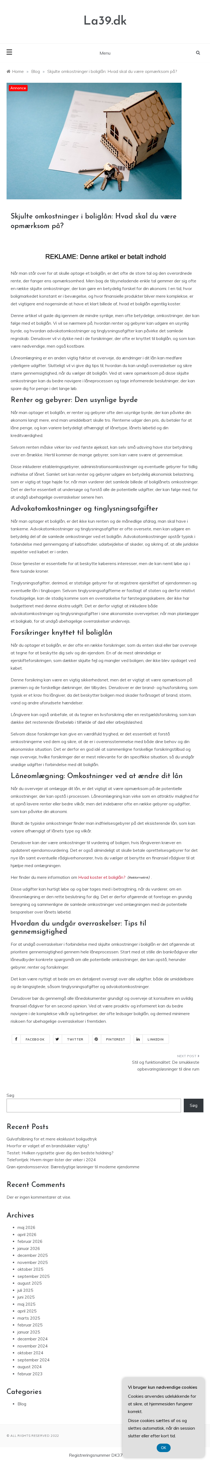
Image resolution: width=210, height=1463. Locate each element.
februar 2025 (30, 1325)
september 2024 (33, 1359)
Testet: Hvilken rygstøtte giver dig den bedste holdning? (60, 1152)
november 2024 (33, 1346)
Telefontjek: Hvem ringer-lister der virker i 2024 (51, 1159)
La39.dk (105, 21)
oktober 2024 (30, 1352)
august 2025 (30, 1283)
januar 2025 (29, 1332)
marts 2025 (29, 1318)
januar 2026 (29, 1248)
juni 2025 (26, 1297)
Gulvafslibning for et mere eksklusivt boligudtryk (52, 1139)
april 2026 (27, 1234)
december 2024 (33, 1338)
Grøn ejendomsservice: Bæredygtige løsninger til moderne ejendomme (73, 1166)
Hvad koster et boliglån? (102, 877)
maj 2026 (26, 1227)
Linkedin (156, 1039)
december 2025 (33, 1255)
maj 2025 (26, 1304)
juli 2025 (25, 1290)
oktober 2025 (30, 1269)
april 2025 (27, 1311)
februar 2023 (30, 1373)
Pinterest (116, 1039)
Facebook (35, 1039)
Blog (22, 1403)
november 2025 (33, 1262)
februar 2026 (30, 1241)
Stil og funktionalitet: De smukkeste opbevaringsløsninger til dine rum (165, 1066)
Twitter (75, 1039)
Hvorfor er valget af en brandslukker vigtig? (48, 1145)
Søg (10, 1095)
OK (163, 1448)
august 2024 (30, 1366)
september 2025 (33, 1276)
